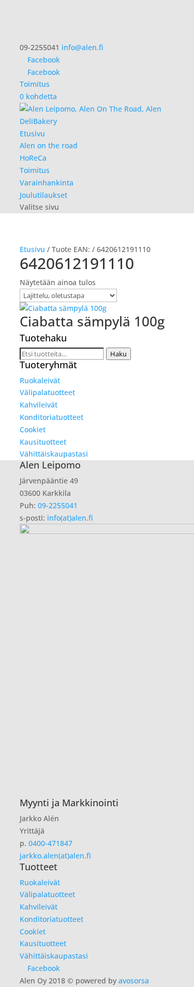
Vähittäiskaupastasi (54, 454)
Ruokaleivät (40, 380)
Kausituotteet (43, 442)
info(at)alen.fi (70, 518)
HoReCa (33, 158)
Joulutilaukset (43, 195)
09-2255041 (58, 505)
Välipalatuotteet (47, 392)
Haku (118, 353)
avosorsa (133, 980)
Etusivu (32, 133)
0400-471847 (50, 843)
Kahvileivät (38, 405)
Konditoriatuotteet (51, 417)
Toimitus (35, 84)
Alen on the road (49, 145)
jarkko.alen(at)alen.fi (55, 855)
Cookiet (33, 429)
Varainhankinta (46, 182)
